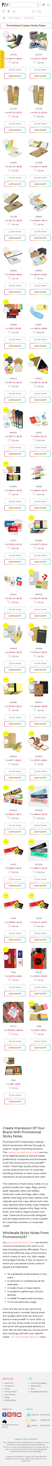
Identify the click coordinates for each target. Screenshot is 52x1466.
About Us (9, 1383)
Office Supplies (14, 18)
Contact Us (9, 1386)
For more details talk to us (25, 1336)
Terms (7, 1389)
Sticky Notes (29, 18)
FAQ (33, 1389)
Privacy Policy (11, 1392)
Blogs (7, 1397)
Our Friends (10, 1394)
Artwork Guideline (39, 1383)
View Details (16, 70)
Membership (10, 1400)
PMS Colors (36, 1386)
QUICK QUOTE (15, 76)
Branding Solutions (39, 1392)
